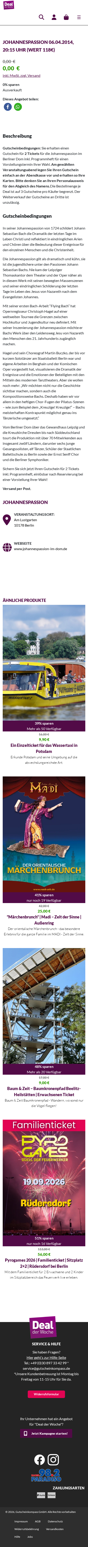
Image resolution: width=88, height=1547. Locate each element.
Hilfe (17, 1536)
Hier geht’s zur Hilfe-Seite (46, 1357)
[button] (8, 107)
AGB (38, 1521)
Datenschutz (55, 1521)
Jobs (30, 1536)
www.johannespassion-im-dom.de (40, 548)
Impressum (21, 1521)
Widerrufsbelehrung (26, 1529)
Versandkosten (55, 1529)
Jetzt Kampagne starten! (49, 1433)
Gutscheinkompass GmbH (31, 1512)
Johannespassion (25, 502)
